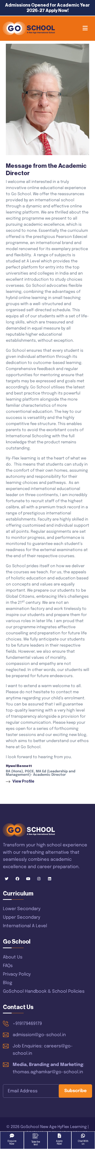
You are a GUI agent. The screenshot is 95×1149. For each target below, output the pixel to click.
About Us (12, 957)
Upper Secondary (21, 917)
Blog (7, 983)
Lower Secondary (21, 909)
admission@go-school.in (39, 1035)
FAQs (8, 966)
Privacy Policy (17, 974)
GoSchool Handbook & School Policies (44, 991)
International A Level (25, 926)
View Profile (23, 781)
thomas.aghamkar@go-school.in (48, 1072)
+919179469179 (27, 1023)
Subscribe (75, 1091)
